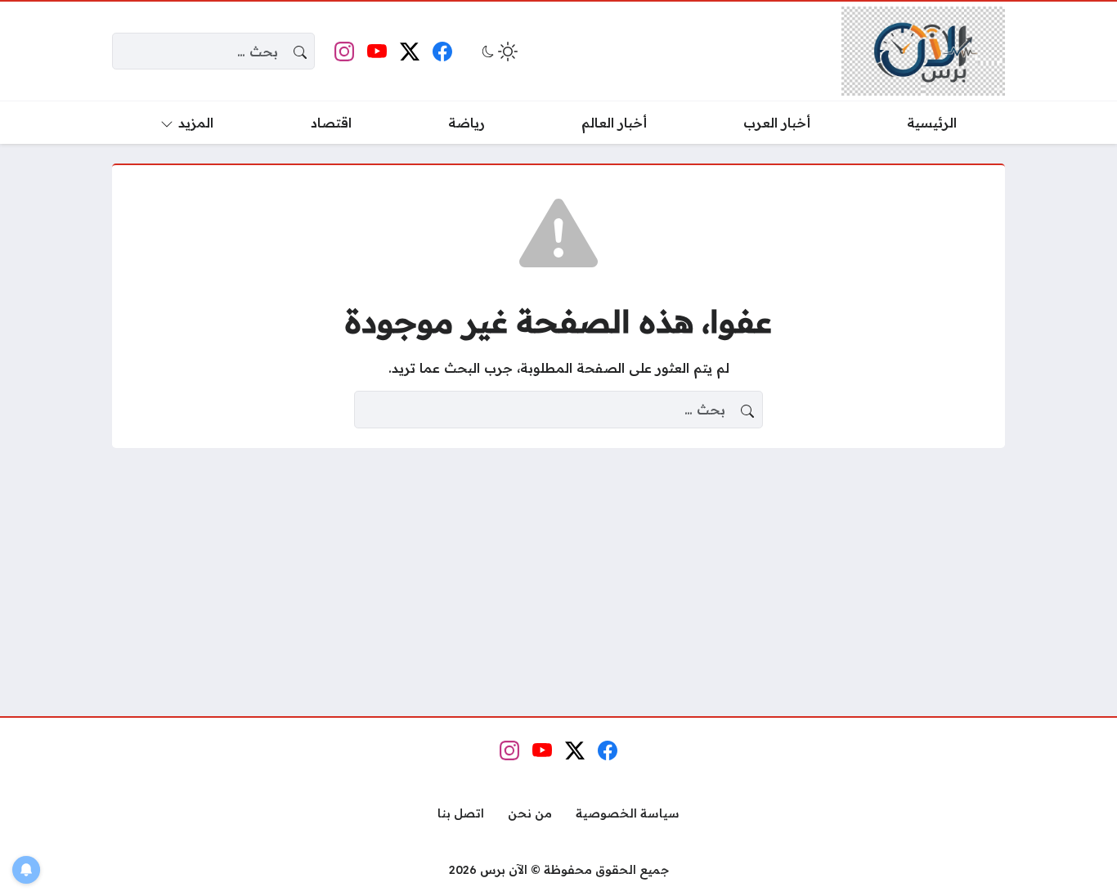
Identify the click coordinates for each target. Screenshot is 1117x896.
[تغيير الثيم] (498, 51)
